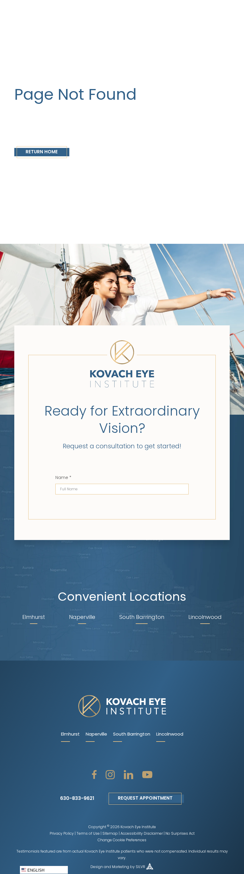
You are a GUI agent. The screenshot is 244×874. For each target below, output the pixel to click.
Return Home (42, 152)
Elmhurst (70, 734)
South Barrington (131, 734)
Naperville (96, 734)
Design (96, 867)
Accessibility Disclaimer (142, 834)
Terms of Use (88, 834)
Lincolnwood (169, 734)
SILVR (140, 867)
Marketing (120, 867)
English (35, 870)
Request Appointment (145, 798)
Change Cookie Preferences (122, 840)
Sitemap (110, 834)
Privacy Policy (62, 834)
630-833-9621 (77, 798)
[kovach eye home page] (122, 707)
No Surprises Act (180, 834)
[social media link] (94, 774)
